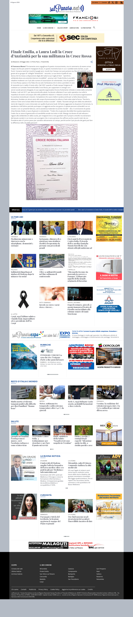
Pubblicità (32, 589)
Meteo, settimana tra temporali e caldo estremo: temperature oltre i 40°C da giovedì (51, 407)
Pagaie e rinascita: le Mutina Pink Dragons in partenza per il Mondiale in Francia (52, 520)
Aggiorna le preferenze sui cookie (73, 589)
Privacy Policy (43, 589)
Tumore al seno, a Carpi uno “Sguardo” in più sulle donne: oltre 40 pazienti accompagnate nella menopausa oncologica (79, 467)
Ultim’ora (16, 210)
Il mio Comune (48, 28)
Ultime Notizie (16, 571)
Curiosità (46, 495)
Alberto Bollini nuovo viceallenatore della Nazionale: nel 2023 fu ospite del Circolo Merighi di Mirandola (51, 467)
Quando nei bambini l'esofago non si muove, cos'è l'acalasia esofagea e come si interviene (20, 441)
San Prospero (101, 569)
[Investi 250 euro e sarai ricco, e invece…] (52, 294)
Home (39, 28)
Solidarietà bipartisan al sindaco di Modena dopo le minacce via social (22, 274)
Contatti (104, 2)
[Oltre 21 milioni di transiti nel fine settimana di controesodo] (52, 261)
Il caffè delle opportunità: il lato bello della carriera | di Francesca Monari (52, 357)
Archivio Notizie (16, 574)
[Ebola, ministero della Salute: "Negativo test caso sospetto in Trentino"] (62, 430)
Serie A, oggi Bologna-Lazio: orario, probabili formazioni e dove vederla (80, 404)
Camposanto (72, 571)
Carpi (42, 582)
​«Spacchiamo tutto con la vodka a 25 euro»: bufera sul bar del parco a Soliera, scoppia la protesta (80, 520)
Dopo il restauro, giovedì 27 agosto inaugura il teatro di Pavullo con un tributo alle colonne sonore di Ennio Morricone (80, 309)
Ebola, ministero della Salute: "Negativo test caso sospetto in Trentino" (62, 439)
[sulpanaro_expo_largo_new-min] (66, 545)
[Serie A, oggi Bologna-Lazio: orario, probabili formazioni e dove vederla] (81, 392)
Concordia (43, 577)
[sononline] (24, 518)
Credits (90, 589)
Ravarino (100, 577)
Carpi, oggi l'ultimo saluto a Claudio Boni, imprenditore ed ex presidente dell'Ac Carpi (23, 319)
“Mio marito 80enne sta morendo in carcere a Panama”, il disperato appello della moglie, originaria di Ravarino (78, 276)
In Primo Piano (35, 62)
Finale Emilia (45, 62)
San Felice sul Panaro (47, 574)
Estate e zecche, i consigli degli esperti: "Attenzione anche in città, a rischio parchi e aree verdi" (83, 441)
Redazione (16, 62)
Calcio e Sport (62, 28)
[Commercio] (109, 518)
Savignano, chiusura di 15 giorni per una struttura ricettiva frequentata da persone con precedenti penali (50, 243)
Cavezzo (71, 569)
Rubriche (45, 344)
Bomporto (71, 574)
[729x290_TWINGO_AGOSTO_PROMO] (66, 23)
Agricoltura (74, 28)
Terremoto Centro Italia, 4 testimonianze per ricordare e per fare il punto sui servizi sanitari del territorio (41, 441)
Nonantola (100, 579)
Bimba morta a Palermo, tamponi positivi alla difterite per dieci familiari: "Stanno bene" (23, 405)
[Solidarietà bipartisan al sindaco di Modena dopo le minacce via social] (23, 261)
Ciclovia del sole (17, 569)
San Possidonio (73, 579)
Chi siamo (95, 2)
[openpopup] (122, 28)
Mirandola (43, 569)
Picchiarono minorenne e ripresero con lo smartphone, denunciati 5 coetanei (22, 242)
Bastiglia (71, 577)
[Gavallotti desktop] (66, 38)
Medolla (42, 579)
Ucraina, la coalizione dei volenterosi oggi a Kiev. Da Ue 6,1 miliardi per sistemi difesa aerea (108, 407)
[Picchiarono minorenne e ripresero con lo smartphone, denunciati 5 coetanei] (23, 228)
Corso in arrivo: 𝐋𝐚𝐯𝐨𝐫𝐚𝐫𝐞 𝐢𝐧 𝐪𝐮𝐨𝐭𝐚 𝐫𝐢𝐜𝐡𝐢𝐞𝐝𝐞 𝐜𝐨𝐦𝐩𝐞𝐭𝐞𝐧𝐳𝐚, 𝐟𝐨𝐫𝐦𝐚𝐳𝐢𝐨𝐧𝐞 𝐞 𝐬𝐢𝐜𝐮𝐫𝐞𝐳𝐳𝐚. (94, 332)
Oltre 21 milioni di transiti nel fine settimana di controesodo (50, 274)
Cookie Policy (54, 589)
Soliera (99, 574)
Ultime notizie (86, 28)
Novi (98, 571)
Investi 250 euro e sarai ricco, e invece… (49, 306)
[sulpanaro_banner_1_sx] (109, 480)
